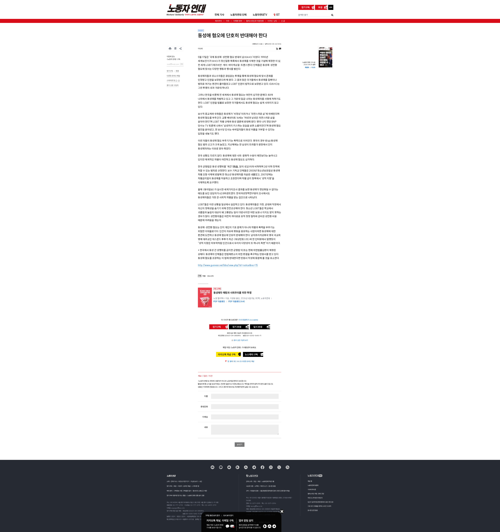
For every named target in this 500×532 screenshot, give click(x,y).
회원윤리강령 (254, 491)
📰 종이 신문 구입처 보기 (239, 340)
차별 (203, 276)
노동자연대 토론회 (313, 485)
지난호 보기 (194, 481)
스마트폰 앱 (171, 80)
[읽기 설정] (277, 48)
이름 (206, 396)
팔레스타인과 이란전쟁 (255, 21)
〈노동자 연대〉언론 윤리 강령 (195, 495)
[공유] (180, 48)
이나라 (200, 48)
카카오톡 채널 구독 (227, 354)
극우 (227, 21)
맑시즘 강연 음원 (313, 510)
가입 (254, 481)
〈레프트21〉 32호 (257, 44)
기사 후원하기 (248, 320)
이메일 (205, 417)
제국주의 (218, 21)
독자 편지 (169, 491)
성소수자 (210, 276)
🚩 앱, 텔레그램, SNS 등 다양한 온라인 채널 (239, 361)
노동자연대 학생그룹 (268, 481)
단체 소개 (249, 481)
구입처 (180, 486)
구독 (181, 64)
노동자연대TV (260, 14)
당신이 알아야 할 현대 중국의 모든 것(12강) (320, 502)
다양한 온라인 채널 (173, 76)
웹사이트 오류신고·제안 (200, 491)
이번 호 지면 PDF (183, 481)
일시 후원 (257, 326)
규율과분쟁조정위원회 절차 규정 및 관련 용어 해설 (275, 491)
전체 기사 (219, 14)
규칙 (247, 491)
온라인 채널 (186, 486)
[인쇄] (170, 48)
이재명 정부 (237, 21)
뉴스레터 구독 (251, 354)
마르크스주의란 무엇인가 (315, 498)
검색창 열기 (303, 15)
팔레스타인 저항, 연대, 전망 (316, 494)
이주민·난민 (272, 21)
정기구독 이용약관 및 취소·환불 (176, 495)
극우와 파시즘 (312, 489)
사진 (200, 481)
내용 (206, 427)
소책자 (257, 486)
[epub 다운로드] (175, 48)
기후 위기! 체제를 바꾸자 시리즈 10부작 (319, 506)
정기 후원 (236, 326)
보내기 (239, 444)
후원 (320, 7)
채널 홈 (310, 481)
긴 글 (283, 21)
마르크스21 (263, 486)
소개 (168, 481)
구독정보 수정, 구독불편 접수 (182, 491)
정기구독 (305, 7)
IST (278, 14)
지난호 (313, 67)
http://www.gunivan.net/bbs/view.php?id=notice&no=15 (228, 265)
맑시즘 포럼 (272, 486)
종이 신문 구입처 (172, 85)
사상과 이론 (249, 486)
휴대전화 (204, 406)
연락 (330, 7)
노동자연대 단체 (238, 14)
